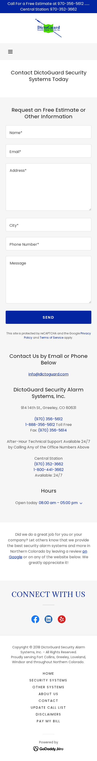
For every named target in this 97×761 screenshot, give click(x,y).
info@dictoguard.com (48, 374)
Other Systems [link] (48, 687)
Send (48, 317)
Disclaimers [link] (48, 714)
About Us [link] (48, 694)
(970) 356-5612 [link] (48, 419)
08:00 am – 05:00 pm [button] (58, 502)
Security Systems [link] (48, 680)
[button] (10, 51)
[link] (48, 28)
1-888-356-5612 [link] (40, 424)
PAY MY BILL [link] (48, 721)
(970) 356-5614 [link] (52, 430)
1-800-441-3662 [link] (49, 469)
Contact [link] (48, 700)
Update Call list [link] (48, 707)
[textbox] (48, 132)
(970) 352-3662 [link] (48, 464)
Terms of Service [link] (51, 338)
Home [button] (48, 673)
